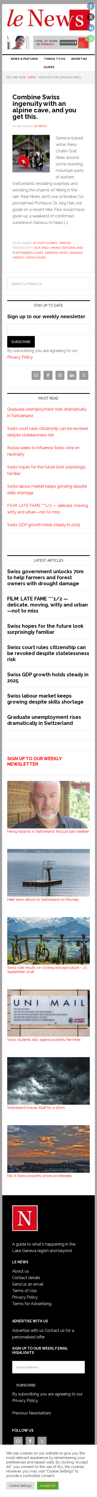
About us (20, 1271)
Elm (37, 247)
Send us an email (27, 1284)
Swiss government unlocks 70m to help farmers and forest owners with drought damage (45, 577)
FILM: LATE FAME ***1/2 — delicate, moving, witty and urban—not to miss (47, 605)
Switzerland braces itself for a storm (36, 1108)
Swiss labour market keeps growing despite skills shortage (45, 699)
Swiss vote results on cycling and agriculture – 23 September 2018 (47, 970)
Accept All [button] (47, 1485)
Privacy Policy (20, 357)
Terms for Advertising (31, 1303)
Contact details (26, 1277)
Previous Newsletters (31, 1413)
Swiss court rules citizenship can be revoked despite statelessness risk (48, 653)
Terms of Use (24, 1290)
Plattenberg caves (27, 252)
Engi (45, 247)
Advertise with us (28, 1330)
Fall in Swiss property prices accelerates (39, 1176)
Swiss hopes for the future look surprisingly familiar (45, 629)
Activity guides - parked (52, 243)
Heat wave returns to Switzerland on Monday (43, 899)
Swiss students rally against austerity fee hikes (44, 1040)
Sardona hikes (56, 252)
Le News (48, 20)
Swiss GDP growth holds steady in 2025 (43, 524)
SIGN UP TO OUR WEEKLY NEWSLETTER (34, 761)
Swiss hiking (36, 257)
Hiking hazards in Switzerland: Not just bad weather (48, 831)
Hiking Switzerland (66, 247)
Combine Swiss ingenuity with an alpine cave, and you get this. (44, 106)
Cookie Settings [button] (20, 1485)
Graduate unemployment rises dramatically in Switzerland (44, 720)
